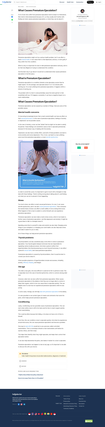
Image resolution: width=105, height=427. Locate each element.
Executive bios (82, 401)
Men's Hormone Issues (31, 6)
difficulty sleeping (28, 262)
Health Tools (59, 403)
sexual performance (27, 118)
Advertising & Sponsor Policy (70, 406)
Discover (58, 396)
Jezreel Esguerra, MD (82, 16)
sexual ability (28, 250)
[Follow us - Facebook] (19, 404)
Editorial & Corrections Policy (70, 403)
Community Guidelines (68, 408)
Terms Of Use (66, 398)
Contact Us (81, 406)
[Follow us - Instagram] (21, 404)
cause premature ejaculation (48, 206)
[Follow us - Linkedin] (24, 404)
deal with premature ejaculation (49, 291)
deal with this (29, 326)
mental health (26, 59)
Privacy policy (66, 401)
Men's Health (21, 6)
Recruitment (82, 403)
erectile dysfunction (52, 137)
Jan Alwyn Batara (79, 20)
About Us (81, 398)
